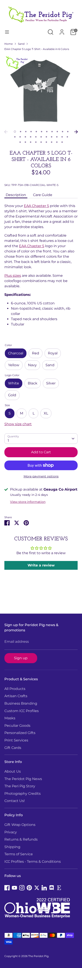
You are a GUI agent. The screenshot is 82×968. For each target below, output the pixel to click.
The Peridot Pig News (23, 779)
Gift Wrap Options (19, 825)
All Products (14, 689)
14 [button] (25, 137)
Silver (51, 383)
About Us (12, 771)
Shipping (12, 847)
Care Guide (42, 195)
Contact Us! (14, 801)
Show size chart (18, 424)
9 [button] (57, 131)
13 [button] (20, 137)
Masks (9, 718)
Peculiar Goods (17, 725)
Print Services (16, 740)
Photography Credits (22, 793)
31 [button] (62, 142)
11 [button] (67, 131)
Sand (21, 43)
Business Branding (20, 703)
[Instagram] (21, 887)
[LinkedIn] (44, 887)
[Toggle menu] (7, 31)
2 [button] (20, 131)
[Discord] (51, 887)
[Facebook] (7, 887)
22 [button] (67, 137)
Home (8, 43)
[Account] (62, 30)
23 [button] (20, 142)
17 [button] (41, 137)
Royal (53, 353)
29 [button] (51, 142)
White (13, 383)
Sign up (21, 658)
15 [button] (30, 137)
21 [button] (62, 137)
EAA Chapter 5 (36, 206)
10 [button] (62, 131)
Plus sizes (12, 275)
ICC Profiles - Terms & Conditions (32, 861)
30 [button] (57, 142)
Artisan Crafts (15, 696)
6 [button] (41, 131)
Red (35, 353)
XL (46, 413)
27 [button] (41, 142)
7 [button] (46, 131)
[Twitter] (36, 887)
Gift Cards (12, 748)
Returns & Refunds (21, 839)
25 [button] (30, 142)
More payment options (41, 476)
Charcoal (15, 353)
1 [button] (15, 131)
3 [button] (25, 131)
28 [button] (46, 142)
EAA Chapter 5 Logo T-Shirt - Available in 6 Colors (36, 49)
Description (16, 195)
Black (32, 383)
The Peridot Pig (38, 956)
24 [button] (25, 142)
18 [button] (46, 137)
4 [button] (31, 131)
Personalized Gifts (19, 733)
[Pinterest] (29, 887)
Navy (32, 365)
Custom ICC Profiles (21, 711)
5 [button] (36, 131)
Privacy (10, 832)
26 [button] (36, 142)
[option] (41, 91)
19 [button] (51, 137)
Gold (12, 395)
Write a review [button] (41, 565)
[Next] (76, 132)
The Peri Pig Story (19, 786)
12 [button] (15, 137)
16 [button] (36, 137)
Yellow (13, 365)
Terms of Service (18, 854)
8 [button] (52, 131)
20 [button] (57, 137)
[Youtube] (14, 887)
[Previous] (6, 132)
